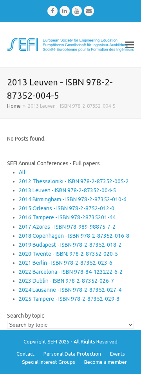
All (22, 172)
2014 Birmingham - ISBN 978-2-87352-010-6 (73, 199)
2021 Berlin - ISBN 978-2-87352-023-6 (65, 263)
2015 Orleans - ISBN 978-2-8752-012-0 (66, 208)
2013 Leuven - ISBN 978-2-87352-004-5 (67, 190)
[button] (129, 45)
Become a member (105, 362)
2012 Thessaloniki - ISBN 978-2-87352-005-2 (74, 181)
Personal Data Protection (72, 353)
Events (117, 353)
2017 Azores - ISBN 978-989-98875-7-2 (67, 227)
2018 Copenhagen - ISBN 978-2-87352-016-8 (74, 236)
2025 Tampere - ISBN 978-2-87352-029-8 (69, 299)
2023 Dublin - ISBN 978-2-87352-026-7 (66, 281)
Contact (25, 353)
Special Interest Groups (48, 362)
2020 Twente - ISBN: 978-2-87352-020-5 (68, 254)
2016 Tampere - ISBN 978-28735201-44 (67, 217)
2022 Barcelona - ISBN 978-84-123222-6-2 (71, 272)
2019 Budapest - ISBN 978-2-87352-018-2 (70, 245)
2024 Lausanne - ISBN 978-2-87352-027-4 (70, 290)
